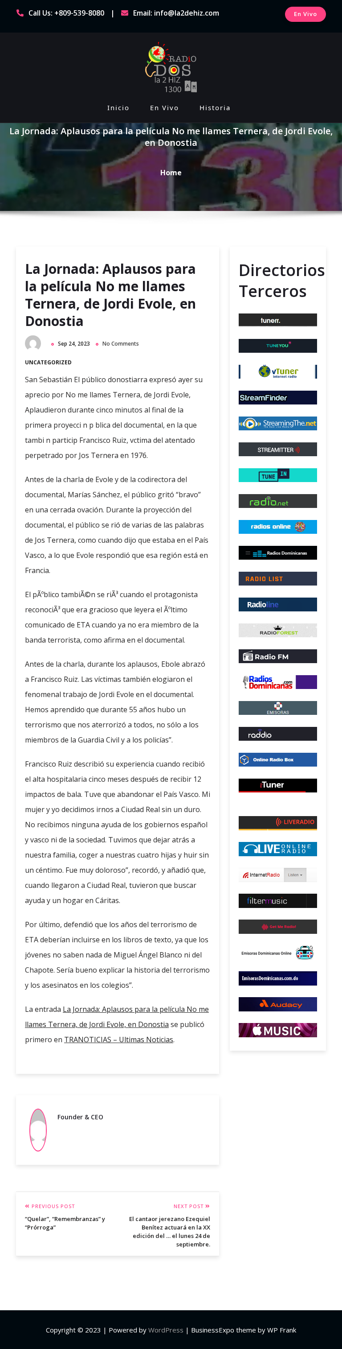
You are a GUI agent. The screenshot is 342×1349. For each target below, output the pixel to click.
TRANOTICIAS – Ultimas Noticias (118, 1039)
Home (171, 172)
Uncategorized (48, 362)
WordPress (165, 1329)
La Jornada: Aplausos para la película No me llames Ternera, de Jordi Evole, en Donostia (110, 295)
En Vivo (305, 14)
